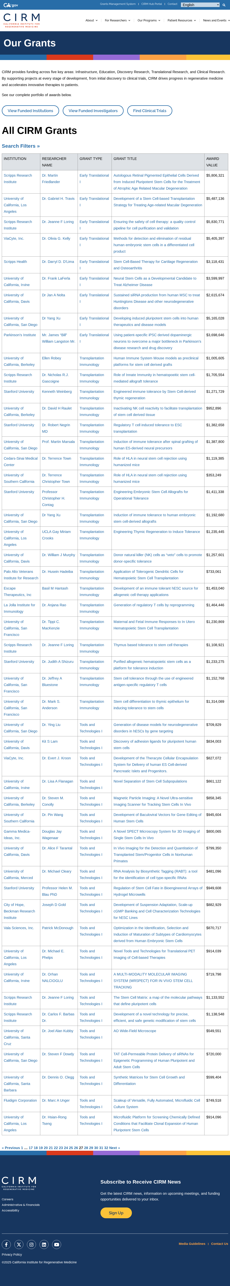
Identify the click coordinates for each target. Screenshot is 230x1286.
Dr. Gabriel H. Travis (58, 199)
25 (71, 1148)
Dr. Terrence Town (56, 458)
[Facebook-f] (6, 1244)
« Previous (11, 1148)
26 (76, 1148)
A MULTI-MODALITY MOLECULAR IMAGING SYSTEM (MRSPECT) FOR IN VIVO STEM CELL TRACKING (153, 980)
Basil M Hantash (55, 588)
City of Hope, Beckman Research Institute (19, 911)
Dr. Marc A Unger (56, 1100)
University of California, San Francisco (15, 628)
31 (101, 1148)
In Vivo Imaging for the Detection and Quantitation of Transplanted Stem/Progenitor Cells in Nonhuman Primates (156, 854)
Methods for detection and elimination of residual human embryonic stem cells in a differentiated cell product (154, 244)
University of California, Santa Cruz (17, 1037)
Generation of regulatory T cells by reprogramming (154, 605)
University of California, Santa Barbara (17, 1083)
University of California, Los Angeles (15, 205)
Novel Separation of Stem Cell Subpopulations (150, 781)
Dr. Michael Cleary (56, 871)
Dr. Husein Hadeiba (57, 572)
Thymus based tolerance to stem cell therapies (151, 645)
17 (31, 1148)
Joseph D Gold (54, 905)
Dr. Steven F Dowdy (58, 1054)
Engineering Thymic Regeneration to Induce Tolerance (157, 532)
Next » (114, 1148)
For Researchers (116, 20)
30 (96, 1148)
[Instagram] (31, 1244)
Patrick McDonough (57, 928)
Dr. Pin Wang (52, 815)
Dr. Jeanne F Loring (58, 222)
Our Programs (147, 20)
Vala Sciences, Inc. (19, 928)
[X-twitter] (18, 1244)
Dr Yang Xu (51, 318)
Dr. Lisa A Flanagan (57, 781)
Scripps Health (15, 262)
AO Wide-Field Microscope (135, 1031)
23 (61, 1148)
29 (91, 1148)
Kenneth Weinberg (57, 392)
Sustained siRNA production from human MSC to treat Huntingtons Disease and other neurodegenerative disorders (157, 301)
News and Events (214, 20)
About (90, 20)
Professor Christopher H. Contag (53, 498)
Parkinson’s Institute (20, 335)
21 (51, 1148)
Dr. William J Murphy (58, 555)
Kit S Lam (50, 741)
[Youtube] (56, 1244)
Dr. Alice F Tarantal (57, 848)
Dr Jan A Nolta (53, 295)
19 (41, 1148)
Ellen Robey (51, 358)
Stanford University (19, 392)
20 (46, 1148)
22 (56, 1148)
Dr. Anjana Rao (54, 605)
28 (86, 1148)
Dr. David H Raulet (57, 408)
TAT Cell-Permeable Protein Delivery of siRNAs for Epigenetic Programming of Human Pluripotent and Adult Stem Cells (154, 1060)
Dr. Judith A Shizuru (57, 662)
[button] (223, 5)
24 (66, 1148)
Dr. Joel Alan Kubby (57, 1031)
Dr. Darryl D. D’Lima (58, 262)
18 (36, 1148)
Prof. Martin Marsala (58, 442)
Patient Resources (180, 20)
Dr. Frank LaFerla (56, 278)
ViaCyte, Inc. (14, 238)
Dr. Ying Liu (51, 725)
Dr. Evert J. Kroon (56, 758)
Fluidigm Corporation (20, 1100)
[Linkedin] (44, 1244)
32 (106, 1148)
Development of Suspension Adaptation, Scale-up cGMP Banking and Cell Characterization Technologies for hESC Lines (157, 911)
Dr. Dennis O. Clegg (58, 1077)
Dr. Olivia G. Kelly (56, 238)
